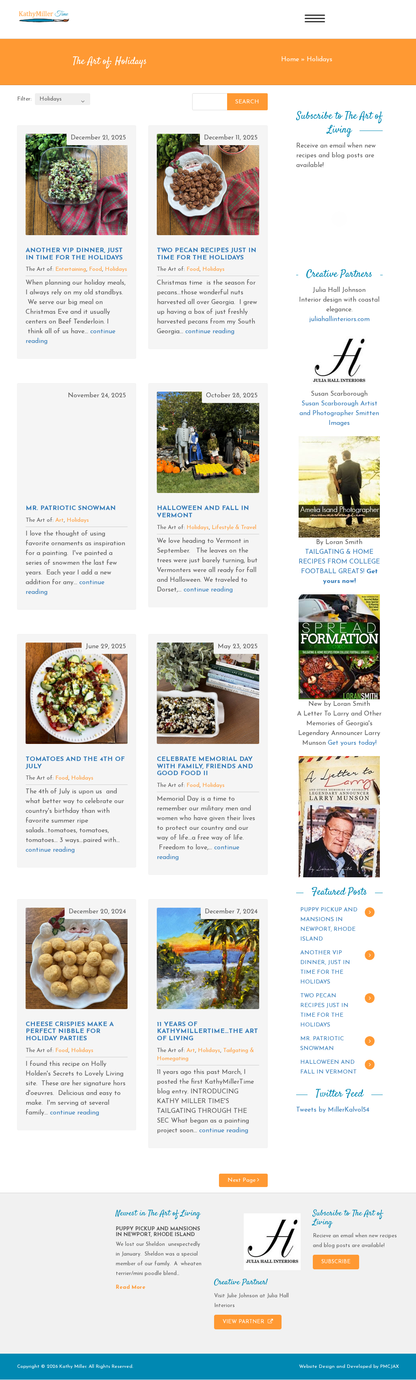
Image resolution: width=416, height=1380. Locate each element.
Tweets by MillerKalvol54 (332, 1110)
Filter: (24, 99)
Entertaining (70, 269)
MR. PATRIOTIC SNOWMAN (71, 508)
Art (59, 520)
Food (95, 269)
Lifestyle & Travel (234, 528)
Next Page (242, 1180)
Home (290, 59)
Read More (130, 1287)
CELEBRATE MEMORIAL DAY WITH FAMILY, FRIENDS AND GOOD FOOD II (205, 766)
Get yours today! (352, 743)
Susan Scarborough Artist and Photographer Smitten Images (339, 413)
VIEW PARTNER (244, 1321)
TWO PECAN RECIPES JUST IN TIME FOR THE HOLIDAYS (206, 254)
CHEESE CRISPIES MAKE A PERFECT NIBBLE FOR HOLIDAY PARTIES (70, 1031)
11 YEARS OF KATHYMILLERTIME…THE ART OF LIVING (207, 1031)
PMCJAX (389, 1366)
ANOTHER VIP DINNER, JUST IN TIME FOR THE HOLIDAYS (74, 254)
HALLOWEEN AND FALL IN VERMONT (328, 1067)
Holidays (116, 269)
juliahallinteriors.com (339, 319)
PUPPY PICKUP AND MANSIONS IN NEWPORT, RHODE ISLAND (329, 924)
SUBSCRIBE (336, 1261)
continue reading (209, 331)
